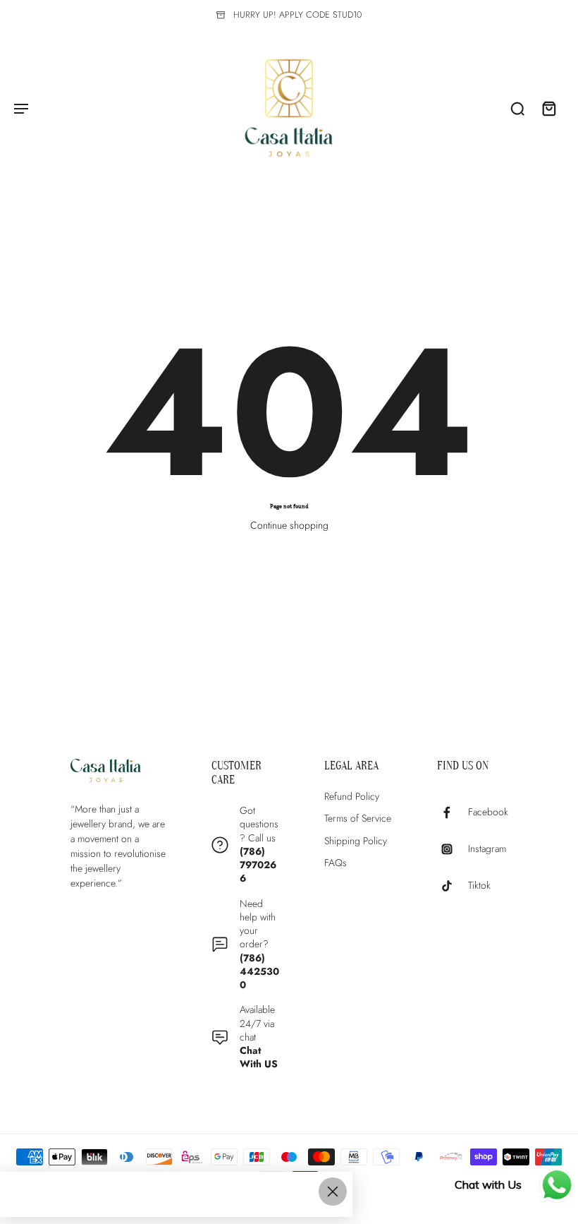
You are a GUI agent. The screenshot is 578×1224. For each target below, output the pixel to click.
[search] (517, 108)
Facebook (488, 813)
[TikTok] (452, 885)
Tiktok (479, 886)
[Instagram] (452, 849)
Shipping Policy (355, 841)
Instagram (487, 849)
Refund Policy (351, 796)
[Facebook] (452, 812)
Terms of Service (357, 818)
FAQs (335, 863)
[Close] (333, 1191)
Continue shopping (289, 525)
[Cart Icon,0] (548, 108)
